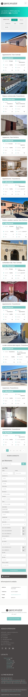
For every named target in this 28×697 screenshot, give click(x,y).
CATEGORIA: (4, 481)
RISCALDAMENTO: (5, 536)
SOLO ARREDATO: (5, 550)
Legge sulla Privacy (5, 694)
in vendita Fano (9, 682)
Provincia (4, 491)
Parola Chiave (5, 562)
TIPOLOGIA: (4, 486)
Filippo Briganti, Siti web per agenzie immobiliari (11, 691)
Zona (3, 501)
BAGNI (6, 27)
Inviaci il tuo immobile (14, 618)
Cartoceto (8, 666)
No (23, 528)
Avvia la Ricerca (14, 570)
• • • (7, 669)
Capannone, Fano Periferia (10, 137)
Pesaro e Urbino (7, 658)
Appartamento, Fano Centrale (11, 54)
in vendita (24, 682)
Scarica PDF (6, 576)
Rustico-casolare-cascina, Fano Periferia (14, 220)
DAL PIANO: (4, 541)
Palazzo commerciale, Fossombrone (13, 96)
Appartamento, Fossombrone (11, 178)
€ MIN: (3, 470)
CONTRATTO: (5, 475)
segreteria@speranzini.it (16, 594)
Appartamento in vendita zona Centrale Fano (11, 680)
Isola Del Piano (9, 667)
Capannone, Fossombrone (10, 388)
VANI (15, 23)
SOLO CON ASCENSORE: (7, 530)
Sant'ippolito (9, 665)
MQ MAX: (4, 557)
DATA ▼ (14, 19)
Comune (4, 496)
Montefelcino (9, 663)
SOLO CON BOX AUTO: (6, 547)
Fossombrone (9, 660)
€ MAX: (16, 470)
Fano (7, 659)
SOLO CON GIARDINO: (6, 527)
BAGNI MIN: (4, 522)
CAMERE (21, 23)
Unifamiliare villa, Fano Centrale (12, 262)
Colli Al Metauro (9, 662)
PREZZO (21, 19)
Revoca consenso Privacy (15, 694)
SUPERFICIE (7, 23)
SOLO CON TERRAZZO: (6, 533)
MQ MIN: (3, 552)
